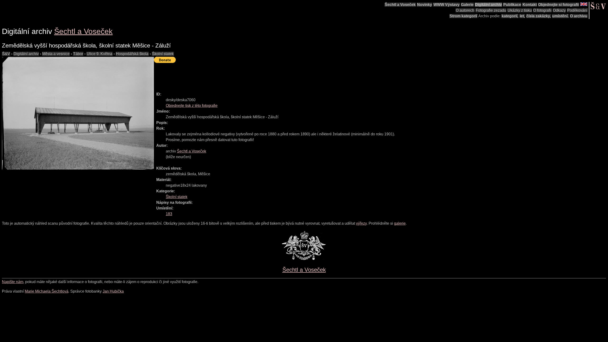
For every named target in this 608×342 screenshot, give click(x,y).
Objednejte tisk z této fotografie (192, 106)
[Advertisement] (240, 75)
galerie (400, 223)
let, (522, 16)
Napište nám (12, 282)
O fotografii (542, 10)
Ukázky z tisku (520, 10)
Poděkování (577, 10)
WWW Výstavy (446, 5)
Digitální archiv (488, 5)
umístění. (560, 16)
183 (169, 214)
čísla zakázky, (538, 16)
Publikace (512, 5)
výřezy (361, 223)
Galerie (467, 5)
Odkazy (559, 10)
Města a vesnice (56, 54)
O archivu (578, 16)
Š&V (6, 54)
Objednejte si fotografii (558, 5)
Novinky (424, 5)
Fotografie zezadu (491, 10)
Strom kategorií (463, 16)
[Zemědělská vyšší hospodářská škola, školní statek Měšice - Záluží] (78, 113)
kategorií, (510, 16)
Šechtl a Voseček (400, 5)
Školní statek (163, 54)
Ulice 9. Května (99, 54)
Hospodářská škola (132, 54)
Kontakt (529, 5)
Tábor (78, 54)
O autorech (465, 10)
